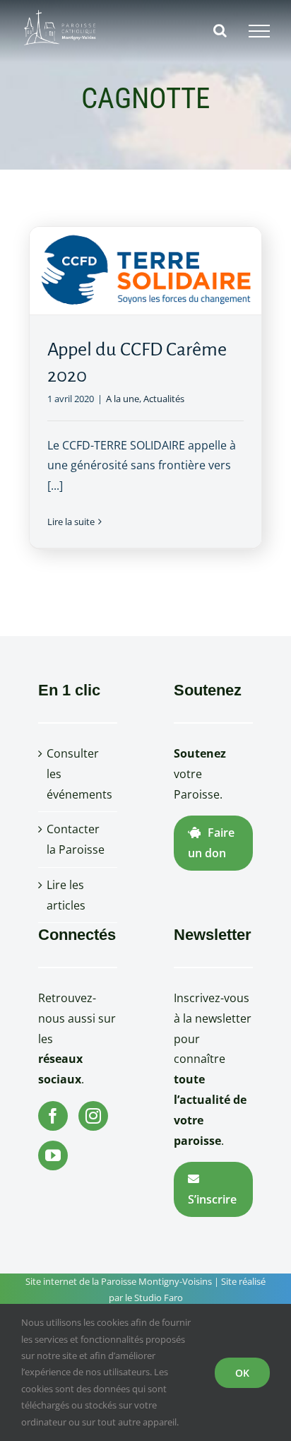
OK (242, 1373)
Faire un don (211, 843)
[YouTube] (53, 1155)
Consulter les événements (78, 774)
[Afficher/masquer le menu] (259, 31)
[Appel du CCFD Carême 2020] (146, 270)
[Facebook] (53, 1116)
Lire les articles (66, 895)
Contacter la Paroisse (76, 839)
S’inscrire (212, 1199)
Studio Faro (158, 1297)
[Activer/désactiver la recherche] (220, 30)
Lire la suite (71, 521)
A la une (122, 398)
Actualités (163, 398)
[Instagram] (93, 1116)
